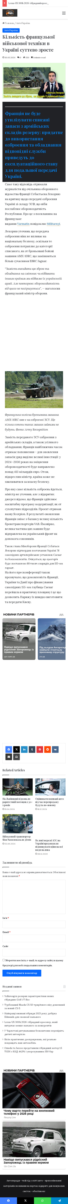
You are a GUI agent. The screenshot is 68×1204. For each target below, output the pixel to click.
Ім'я (5, 918)
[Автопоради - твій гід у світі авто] (9, 13)
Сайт (5, 946)
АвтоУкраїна (23, 23)
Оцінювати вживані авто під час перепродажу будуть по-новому (49, 802)
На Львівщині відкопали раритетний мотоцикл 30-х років (17, 802)
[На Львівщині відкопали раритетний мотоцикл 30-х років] (17, 787)
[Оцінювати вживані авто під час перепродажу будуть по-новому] (50, 787)
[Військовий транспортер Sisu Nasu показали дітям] (17, 823)
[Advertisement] (34, 334)
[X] (16, 749)
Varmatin (23, 224)
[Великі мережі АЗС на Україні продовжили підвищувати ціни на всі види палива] (50, 825)
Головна (9, 23)
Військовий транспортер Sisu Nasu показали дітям (16, 838)
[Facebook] (8, 749)
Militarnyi (53, 224)
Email (6, 932)
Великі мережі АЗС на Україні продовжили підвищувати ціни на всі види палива (49, 845)
